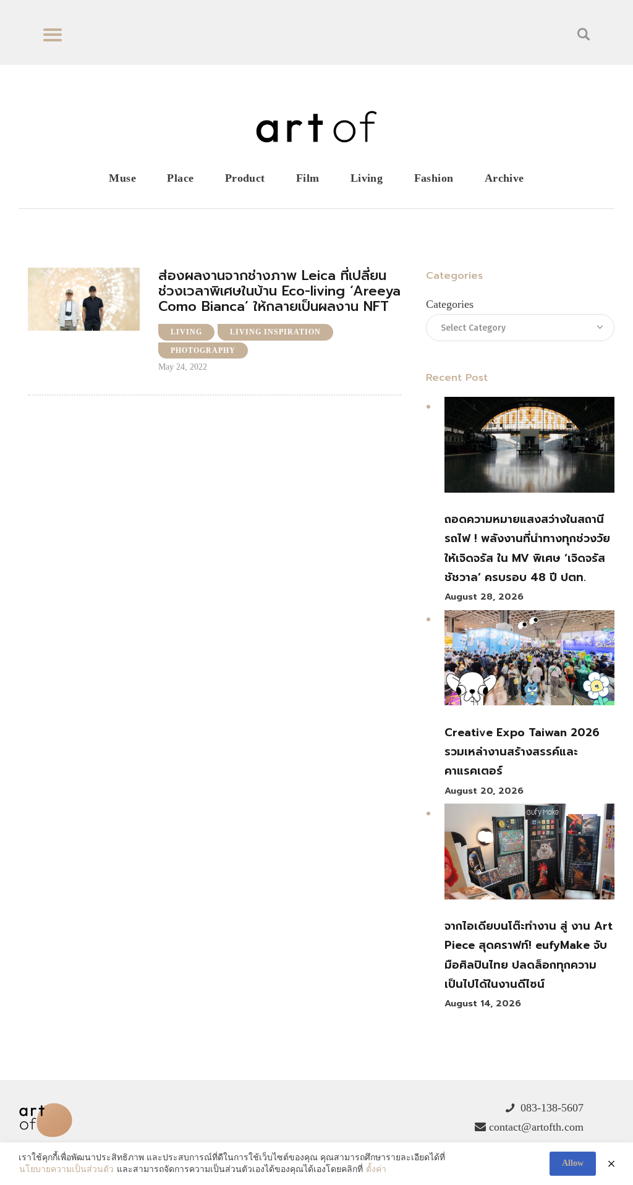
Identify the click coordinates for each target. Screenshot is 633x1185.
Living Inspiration (275, 332)
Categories (450, 304)
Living (186, 332)
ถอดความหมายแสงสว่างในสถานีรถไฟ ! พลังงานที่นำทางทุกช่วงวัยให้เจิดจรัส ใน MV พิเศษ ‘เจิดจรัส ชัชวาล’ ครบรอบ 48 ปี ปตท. (527, 548)
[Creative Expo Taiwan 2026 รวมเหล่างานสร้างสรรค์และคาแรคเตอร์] (529, 661)
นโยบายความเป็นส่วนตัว (66, 1169)
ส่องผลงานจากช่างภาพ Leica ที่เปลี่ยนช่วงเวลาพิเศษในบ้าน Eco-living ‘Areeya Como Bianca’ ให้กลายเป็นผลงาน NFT (279, 291)
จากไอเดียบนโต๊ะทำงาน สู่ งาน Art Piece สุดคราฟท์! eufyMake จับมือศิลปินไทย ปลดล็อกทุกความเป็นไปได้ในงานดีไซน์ (528, 955)
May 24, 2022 (182, 367)
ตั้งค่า (376, 1169)
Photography (203, 350)
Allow (573, 1163)
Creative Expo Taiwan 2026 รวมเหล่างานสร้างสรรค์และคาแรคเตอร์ (522, 752)
